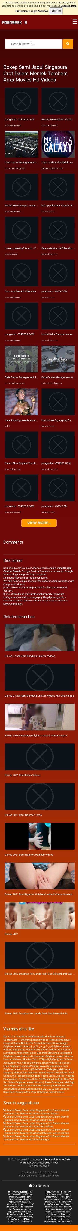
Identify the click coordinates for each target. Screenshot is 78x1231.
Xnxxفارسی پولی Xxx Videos (52, 1088)
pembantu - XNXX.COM (54, 291)
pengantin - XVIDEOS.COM (19, 119)
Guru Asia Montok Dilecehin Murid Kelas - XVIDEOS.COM (36, 291)
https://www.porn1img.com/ (58, 1212)
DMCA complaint (12, 603)
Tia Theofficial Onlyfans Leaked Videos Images (37, 1036)
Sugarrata (18, 1049)
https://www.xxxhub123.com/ (20, 1214)
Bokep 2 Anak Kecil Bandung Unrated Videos (30, 656)
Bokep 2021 (12, 934)
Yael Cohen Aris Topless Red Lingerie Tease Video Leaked (38, 1074)
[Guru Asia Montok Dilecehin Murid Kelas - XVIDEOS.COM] (21, 285)
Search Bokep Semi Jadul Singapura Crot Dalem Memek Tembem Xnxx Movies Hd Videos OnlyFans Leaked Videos (36, 1131)
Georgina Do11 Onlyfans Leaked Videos (25, 1039)
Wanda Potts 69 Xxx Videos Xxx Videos (48, 1049)
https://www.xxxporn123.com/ (20, 1217)
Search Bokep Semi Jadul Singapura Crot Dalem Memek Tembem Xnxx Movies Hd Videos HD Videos (36, 1125)
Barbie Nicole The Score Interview (32, 1043)
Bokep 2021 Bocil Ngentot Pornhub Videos (29, 854)
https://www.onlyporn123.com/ (58, 1209)
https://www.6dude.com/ (20, 1199)
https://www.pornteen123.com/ (58, 1204)
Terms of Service (54, 1159)
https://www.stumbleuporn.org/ (58, 1221)
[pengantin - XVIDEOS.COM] (21, 113)
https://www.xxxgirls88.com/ (58, 1192)
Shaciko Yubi (30, 1059)
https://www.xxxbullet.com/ (20, 1212)
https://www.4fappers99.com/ (20, 1194)
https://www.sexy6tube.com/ (58, 1194)
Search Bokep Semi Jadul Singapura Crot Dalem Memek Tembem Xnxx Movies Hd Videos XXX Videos (36, 1118)
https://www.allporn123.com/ (58, 1207)
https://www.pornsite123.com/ (20, 1204)
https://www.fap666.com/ (20, 1202)
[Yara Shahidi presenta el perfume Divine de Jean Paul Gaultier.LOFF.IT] (21, 414)
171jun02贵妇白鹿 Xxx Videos (55, 1059)
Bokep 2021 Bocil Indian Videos (22, 775)
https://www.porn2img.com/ (58, 1214)
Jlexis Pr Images (53, 1082)
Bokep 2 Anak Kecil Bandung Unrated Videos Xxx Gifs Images (39, 695)
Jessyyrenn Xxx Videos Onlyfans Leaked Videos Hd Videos (36, 1062)
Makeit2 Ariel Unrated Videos (34, 1085)
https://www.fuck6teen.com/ (58, 1197)
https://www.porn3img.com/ (58, 1217)
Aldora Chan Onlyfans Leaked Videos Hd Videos (40, 1072)
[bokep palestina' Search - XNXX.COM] (21, 242)
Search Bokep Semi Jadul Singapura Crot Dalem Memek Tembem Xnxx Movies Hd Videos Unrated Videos (36, 1112)
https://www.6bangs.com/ (20, 1197)
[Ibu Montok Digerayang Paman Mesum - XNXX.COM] (58, 414)
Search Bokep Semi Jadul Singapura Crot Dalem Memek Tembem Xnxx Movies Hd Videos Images (36, 1138)
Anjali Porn (22, 1052)
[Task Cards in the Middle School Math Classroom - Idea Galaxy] (58, 156)
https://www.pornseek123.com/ (58, 1199)
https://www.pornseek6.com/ (58, 1202)
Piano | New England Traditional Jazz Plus (28, 463)
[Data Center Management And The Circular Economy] (21, 156)
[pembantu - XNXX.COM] (58, 285)
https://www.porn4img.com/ (58, 1219)
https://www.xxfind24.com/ (20, 1219)
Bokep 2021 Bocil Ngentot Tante (23, 815)
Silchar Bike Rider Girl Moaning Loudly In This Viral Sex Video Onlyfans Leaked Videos (38, 1080)
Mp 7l (6, 1036)
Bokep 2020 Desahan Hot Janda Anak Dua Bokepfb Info (36, 1013)
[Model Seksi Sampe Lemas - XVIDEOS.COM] (21, 199)
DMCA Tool (51, 1162)
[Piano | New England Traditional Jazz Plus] (21, 457)
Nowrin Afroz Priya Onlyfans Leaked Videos (40, 1092)
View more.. (39, 523)
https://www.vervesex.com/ (20, 1209)
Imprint (40, 1159)
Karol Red (8, 1092)
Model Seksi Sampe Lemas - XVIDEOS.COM (29, 205)
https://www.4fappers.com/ (20, 1192)
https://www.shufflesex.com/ (20, 1207)
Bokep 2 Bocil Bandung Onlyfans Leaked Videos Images (36, 735)
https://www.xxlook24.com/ (20, 1221)
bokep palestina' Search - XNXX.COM (25, 248)
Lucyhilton (9, 1052)
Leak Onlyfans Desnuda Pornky (20, 1066)
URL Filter (38, 1162)
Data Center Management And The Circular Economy (34, 162)
